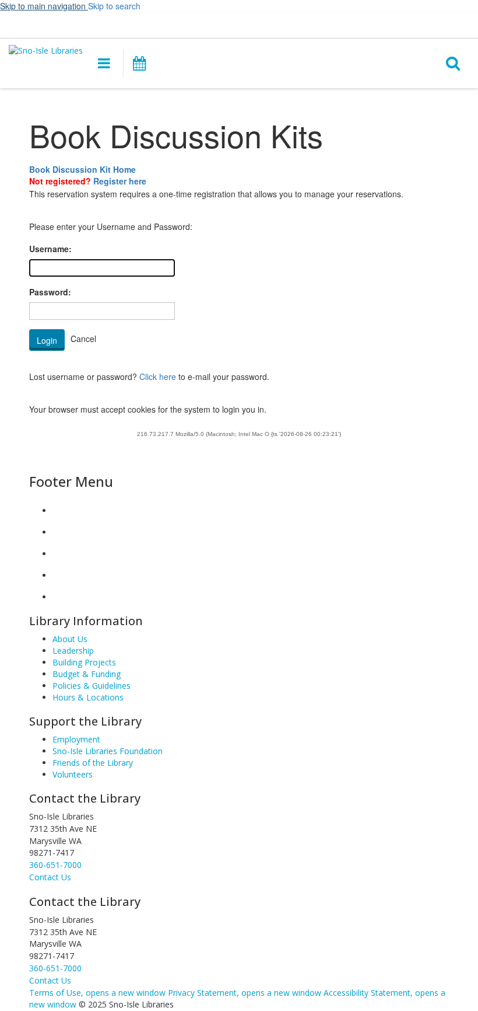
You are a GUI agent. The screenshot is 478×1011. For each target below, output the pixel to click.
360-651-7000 (55, 864)
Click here (157, 376)
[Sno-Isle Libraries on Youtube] (61, 553)
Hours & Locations (88, 697)
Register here (119, 181)
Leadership (73, 650)
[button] (263, 24)
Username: (50, 249)
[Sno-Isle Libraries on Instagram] (61, 532)
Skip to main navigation (44, 6)
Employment (76, 739)
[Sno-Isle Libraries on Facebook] (61, 510)
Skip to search (114, 6)
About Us (69, 638)
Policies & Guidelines (91, 685)
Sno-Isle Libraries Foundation (107, 750)
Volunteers (72, 774)
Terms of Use (97, 992)
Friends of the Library (92, 762)
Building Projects (84, 662)
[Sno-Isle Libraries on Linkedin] (61, 575)
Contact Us (50, 980)
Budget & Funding (86, 673)
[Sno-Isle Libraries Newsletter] (61, 596)
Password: (50, 292)
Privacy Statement (244, 992)
